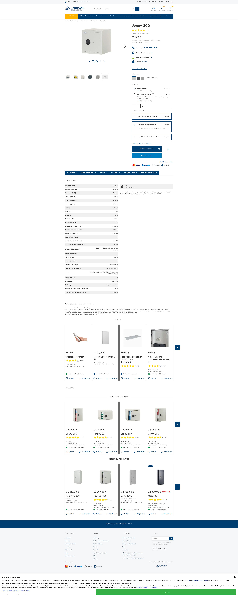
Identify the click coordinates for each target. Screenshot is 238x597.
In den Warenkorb (146, 149)
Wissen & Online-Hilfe (143, 2)
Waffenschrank (112, 16)
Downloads (114, 173)
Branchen (139, 16)
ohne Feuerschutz (92, 21)
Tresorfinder (73, 21)
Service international (100, 553)
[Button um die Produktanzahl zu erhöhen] (142, 106)
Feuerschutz (126, 16)
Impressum (125, 550)
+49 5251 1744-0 (71, 2)
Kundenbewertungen (87, 173)
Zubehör (102, 173)
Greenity (67, 547)
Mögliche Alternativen (148, 173)
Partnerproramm (70, 544)
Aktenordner (82, 21)
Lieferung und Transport (101, 541)
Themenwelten (70, 533)
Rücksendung (97, 544)
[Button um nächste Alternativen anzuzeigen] (177, 347)
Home (66, 21)
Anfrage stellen (146, 155)
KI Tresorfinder (84, 16)
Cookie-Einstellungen (129, 544)
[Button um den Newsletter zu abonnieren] (171, 538)
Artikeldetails (70, 173)
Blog (66, 553)
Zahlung (96, 538)
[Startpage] (74, 9)
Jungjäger (68, 538)
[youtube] (160, 548)
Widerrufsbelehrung (128, 538)
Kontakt (167, 2)
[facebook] (157, 548)
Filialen (95, 547)
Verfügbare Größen (129, 173)
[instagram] (153, 548)
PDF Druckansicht (166, 162)
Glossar (95, 559)
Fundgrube (152, 16)
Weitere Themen (70, 556)
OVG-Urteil (68, 550)
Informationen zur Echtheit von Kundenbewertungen (132, 554)
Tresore (98, 16)
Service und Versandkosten (141, 42)
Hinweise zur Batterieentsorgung (132, 558)
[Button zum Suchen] (137, 9)
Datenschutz (126, 541)
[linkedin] (164, 548)
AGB (123, 547)
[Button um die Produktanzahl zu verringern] (138, 106)
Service (154, 2)
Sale (70, 16)
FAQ (94, 556)
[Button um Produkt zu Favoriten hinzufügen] (167, 149)
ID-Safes (67, 541)
